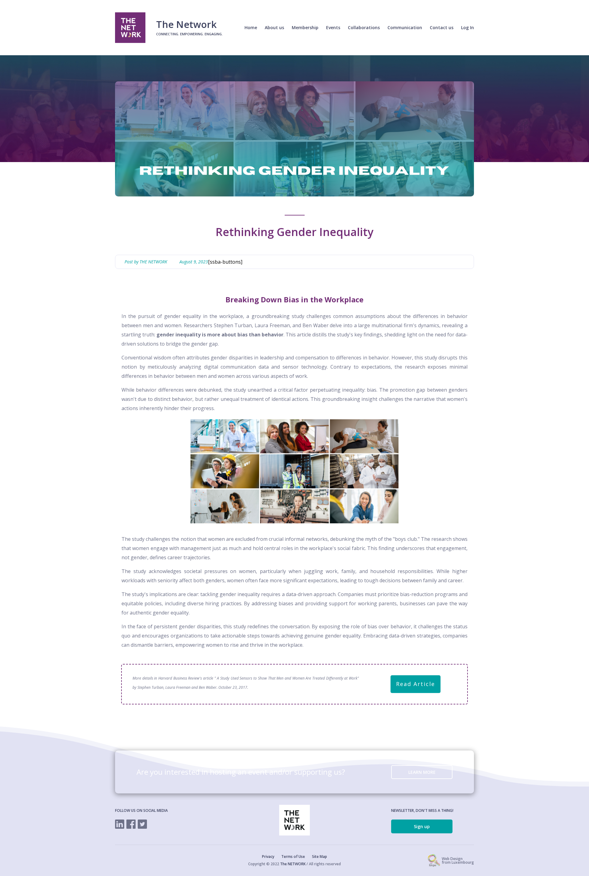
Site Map (319, 856)
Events (333, 27)
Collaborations (364, 27)
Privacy (268, 856)
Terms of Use (293, 856)
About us (274, 27)
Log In (467, 27)
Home (250, 27)
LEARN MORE (422, 772)
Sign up (422, 826)
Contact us (441, 27)
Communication (404, 27)
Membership (305, 27)
